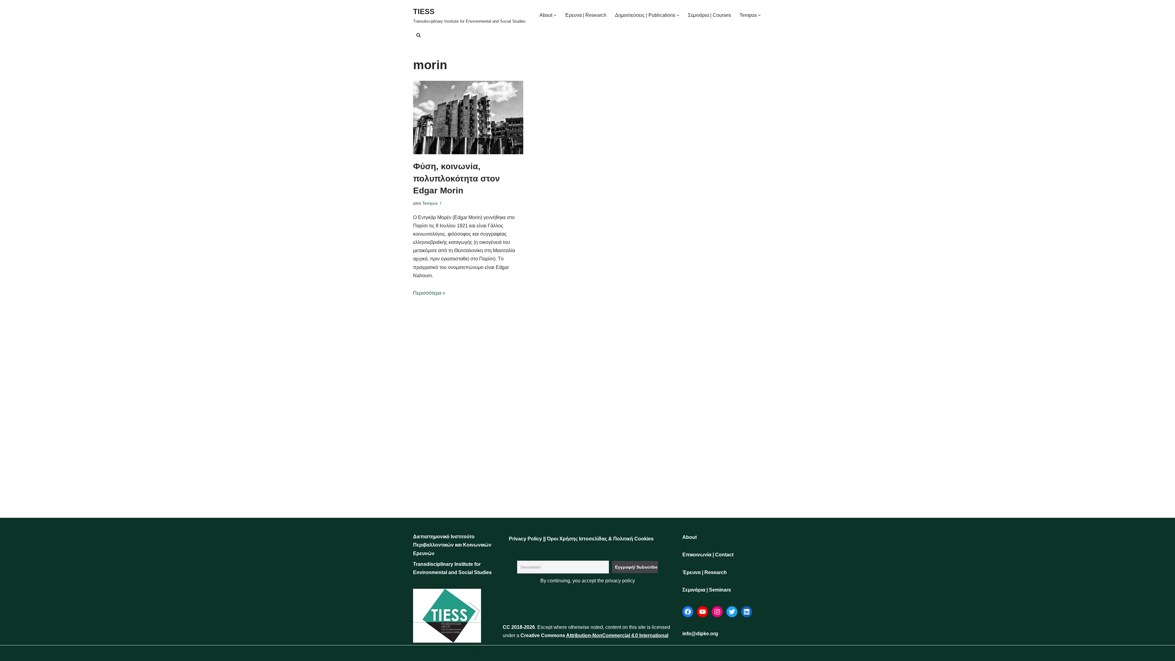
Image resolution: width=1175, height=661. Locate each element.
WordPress (480, 653)
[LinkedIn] (746, 611)
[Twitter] (731, 611)
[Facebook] (687, 611)
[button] (555, 15)
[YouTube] (702, 611)
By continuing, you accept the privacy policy (587, 580)
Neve (419, 653)
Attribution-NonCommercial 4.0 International (617, 635)
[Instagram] (717, 611)
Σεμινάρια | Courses (709, 15)
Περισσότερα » (429, 293)
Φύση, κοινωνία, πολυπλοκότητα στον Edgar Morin (456, 178)
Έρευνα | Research (585, 15)
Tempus (430, 203)
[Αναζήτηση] (418, 35)
